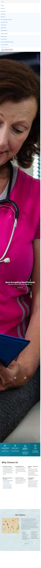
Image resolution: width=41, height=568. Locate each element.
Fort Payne (3, 14)
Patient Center (4, 33)
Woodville (31, 522)
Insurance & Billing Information (7, 41)
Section (22, 522)
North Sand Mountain (27, 521)
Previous (15, 377)
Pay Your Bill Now (4, 44)
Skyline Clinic (3, 27)
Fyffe (22, 521)
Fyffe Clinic (3, 16)
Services (3, 8)
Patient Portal (4, 36)
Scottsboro (34, 521)
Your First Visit (4, 39)
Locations (3, 11)
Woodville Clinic (4, 30)
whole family (17, 471)
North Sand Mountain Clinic (6, 19)
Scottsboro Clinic (4, 22)
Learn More (26, 543)
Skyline (26, 522)
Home (2, 5)
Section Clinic (3, 25)
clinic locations (35, 480)
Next (25, 377)
